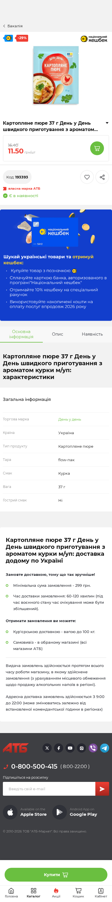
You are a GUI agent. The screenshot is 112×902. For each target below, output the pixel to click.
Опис (57, 334)
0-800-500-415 (34, 766)
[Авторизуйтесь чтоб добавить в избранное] (87, 177)
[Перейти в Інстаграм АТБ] (81, 748)
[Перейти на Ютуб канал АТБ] (70, 748)
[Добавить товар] (97, 148)
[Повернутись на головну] (16, 748)
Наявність (92, 334)
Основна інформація (21, 334)
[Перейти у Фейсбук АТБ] (58, 748)
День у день (69, 419)
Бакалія (15, 26)
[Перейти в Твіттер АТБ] (47, 748)
